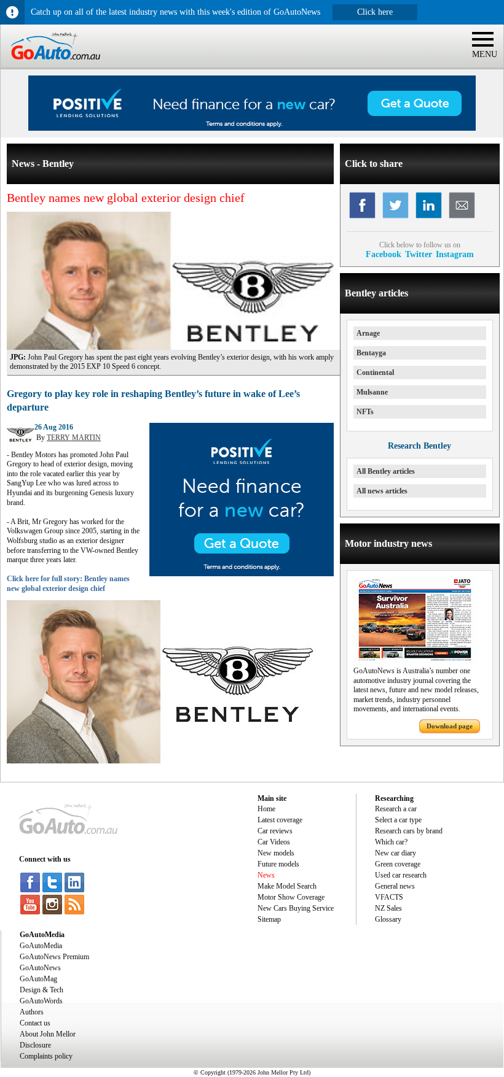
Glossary (388, 919)
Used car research (401, 875)
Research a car (396, 809)
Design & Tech (41, 990)
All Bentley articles (385, 471)
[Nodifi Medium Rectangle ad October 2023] (241, 573)
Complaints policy (46, 1056)
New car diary (395, 853)
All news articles (382, 491)
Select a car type (398, 820)
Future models (278, 864)
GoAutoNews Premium (54, 956)
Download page (450, 726)
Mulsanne (372, 392)
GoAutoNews (40, 967)
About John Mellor (48, 1034)
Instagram (455, 254)
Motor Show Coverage (291, 897)
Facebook (383, 254)
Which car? (391, 842)
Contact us (35, 1023)
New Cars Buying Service (296, 908)
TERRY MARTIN (74, 437)
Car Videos (274, 842)
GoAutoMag (38, 979)
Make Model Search (287, 886)
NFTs (365, 411)
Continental (375, 372)
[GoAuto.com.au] (50, 65)
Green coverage (397, 864)
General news (395, 886)
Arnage (368, 333)
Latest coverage (280, 820)
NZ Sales (388, 908)
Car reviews (275, 831)
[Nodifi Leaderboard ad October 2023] (252, 128)
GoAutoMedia (41, 945)
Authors (32, 1012)
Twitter (418, 254)
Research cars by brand (409, 831)
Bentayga (371, 353)
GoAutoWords (41, 1001)
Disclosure (35, 1045)
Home (266, 809)
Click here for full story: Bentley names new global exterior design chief (68, 583)
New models (276, 853)
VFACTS (389, 897)
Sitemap (269, 919)
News (266, 875)
